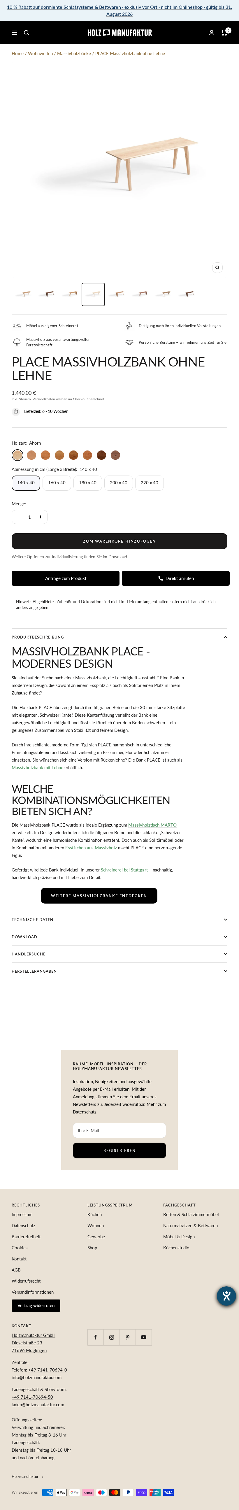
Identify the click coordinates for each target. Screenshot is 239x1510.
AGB (16, 1269)
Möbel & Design (179, 1236)
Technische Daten (32, 919)
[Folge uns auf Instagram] (111, 1337)
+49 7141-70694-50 (32, 1396)
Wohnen (95, 1225)
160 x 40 (57, 482)
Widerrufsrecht (26, 1280)
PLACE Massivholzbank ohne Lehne (130, 53)
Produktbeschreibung (38, 637)
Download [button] (118, 557)
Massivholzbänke (74, 53)
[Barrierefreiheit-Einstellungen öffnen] (226, 1296)
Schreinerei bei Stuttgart (124, 869)
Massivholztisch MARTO (152, 824)
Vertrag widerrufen (36, 1305)
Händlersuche (28, 954)
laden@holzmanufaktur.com (38, 1404)
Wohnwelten (40, 53)
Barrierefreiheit (26, 1236)
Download (24, 936)
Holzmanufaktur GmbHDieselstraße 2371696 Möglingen (33, 1342)
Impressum (22, 1214)
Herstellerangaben (34, 971)
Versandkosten (44, 399)
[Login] (211, 32)
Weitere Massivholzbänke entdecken (99, 895)
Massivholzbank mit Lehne (37, 767)
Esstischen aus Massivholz (91, 847)
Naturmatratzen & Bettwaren (190, 1225)
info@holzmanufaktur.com (36, 1377)
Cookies (20, 1247)
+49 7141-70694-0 (47, 1369)
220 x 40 (149, 482)
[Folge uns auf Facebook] (95, 1337)
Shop (92, 1247)
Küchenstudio (176, 1247)
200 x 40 (118, 482)
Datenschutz (84, 1111)
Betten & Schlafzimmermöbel (191, 1214)
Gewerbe (96, 1236)
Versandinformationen (33, 1292)
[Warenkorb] (224, 33)
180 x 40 (87, 482)
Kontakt (19, 1258)
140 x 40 (26, 482)
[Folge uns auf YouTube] (144, 1337)
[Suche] (26, 32)
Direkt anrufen (180, 578)
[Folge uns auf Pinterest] (127, 1337)
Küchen (94, 1214)
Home (18, 53)
